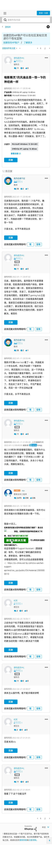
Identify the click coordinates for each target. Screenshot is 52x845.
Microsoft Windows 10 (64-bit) (24, 144)
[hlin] (8, 493)
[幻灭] (8, 603)
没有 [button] (38, 244)
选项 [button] (48, 27)
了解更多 (28, 42)
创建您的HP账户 (11, 42)
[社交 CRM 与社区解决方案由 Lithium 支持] (31, 828)
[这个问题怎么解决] (19, 48)
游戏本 (8, 27)
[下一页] (49, 48)
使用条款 (23, 840)
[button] (46, 58)
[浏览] (4, 13)
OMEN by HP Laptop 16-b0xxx (24, 149)
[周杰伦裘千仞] (8, 181)
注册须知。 (33, 840)
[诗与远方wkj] (8, 60)
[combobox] (26, 20)
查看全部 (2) (16, 153)
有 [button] (30, 244)
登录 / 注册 (43, 13)
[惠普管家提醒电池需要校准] (17, 48)
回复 (11, 160)
